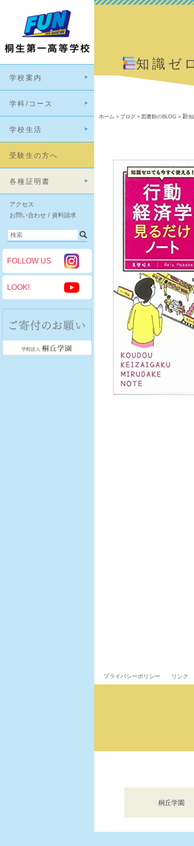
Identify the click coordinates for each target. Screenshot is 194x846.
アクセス (21, 204)
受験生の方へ (33, 155)
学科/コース (31, 103)
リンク (179, 676)
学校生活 (25, 129)
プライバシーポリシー (132, 676)
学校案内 (25, 78)
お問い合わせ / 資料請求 (42, 215)
